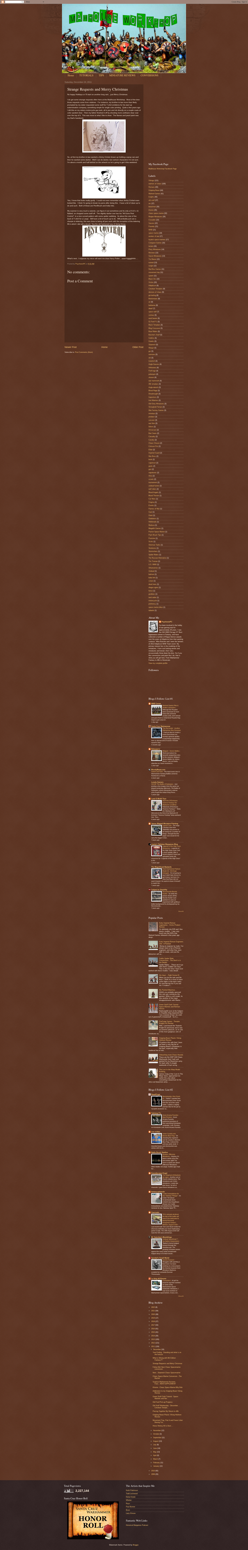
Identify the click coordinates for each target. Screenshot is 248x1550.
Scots (151, 541)
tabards (151, 610)
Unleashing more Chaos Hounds (171, 1055)
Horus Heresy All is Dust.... (163, 1426)
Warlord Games (154, 194)
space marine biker (156, 607)
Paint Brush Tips (155, 535)
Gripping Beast (154, 190)
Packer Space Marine (157, 532)
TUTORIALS (86, 75)
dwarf (151, 308)
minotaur (152, 413)
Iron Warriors (153, 400)
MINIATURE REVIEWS (122, 75)
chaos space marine (156, 213)
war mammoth (154, 381)
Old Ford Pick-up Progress (163, 1402)
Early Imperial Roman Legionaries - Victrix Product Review (169, 925)
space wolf (153, 312)
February (156, 1463)
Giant (151, 515)
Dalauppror (155, 749)
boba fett (152, 578)
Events (151, 505)
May (155, 1452)
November (157, 1430)
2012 (153, 1343)
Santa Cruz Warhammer (160, 726)
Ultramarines (153, 568)
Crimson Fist (153, 446)
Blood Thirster (154, 496)
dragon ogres (153, 587)
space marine (154, 233)
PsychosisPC (167, 622)
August (156, 1441)
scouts (151, 479)
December (157, 1349)
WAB (150, 230)
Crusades (152, 220)
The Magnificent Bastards (161, 867)
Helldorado (152, 522)
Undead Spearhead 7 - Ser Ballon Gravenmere (170, 1240)
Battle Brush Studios (159, 1152)
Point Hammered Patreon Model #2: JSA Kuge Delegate (171, 871)
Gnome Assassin (168, 1260)
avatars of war (154, 236)
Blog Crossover (154, 328)
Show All (180, 911)
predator (152, 417)
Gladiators (152, 519)
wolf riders (152, 489)
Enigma (151, 502)
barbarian (152, 305)
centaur (151, 315)
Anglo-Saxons (154, 364)
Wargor (151, 348)
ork (150, 358)
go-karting (152, 295)
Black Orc (152, 279)
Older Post (137, 347)
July (155, 1445)
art (149, 302)
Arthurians (152, 368)
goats (151, 466)
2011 (153, 1346)
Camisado (155, 1212)
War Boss (152, 456)
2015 (153, 1332)
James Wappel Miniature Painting (164, 824)
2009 (153, 1474)
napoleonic (153, 473)
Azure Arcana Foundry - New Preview (170, 1116)
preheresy (152, 604)
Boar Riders (153, 331)
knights (151, 197)
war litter (152, 423)
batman (151, 574)
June (155, 1448)
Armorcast (152, 430)
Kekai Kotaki (130, 1497)
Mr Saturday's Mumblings (161, 1237)
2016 (153, 1329)
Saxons (151, 223)
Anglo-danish (153, 387)
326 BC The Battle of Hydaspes (162, 784)
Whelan (128, 1500)
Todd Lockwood (132, 1494)
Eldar (150, 450)
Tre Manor (152, 259)
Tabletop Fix (156, 1113)
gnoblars (152, 594)
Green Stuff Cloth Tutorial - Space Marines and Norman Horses (169, 1007)
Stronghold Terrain (155, 407)
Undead (151, 571)
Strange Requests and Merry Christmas (167, 1363)
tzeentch (152, 361)
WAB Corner (156, 704)
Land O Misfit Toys (158, 799)
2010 (153, 1471)
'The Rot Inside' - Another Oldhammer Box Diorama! (171, 729)
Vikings (151, 180)
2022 (153, 1307)
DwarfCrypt (155, 1094)
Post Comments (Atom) (84, 352)
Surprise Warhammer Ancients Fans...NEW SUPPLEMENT (164, 1383)
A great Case (167, 825)
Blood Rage (153, 391)
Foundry (152, 226)
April (155, 1455)
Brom (128, 1510)
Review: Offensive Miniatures (168, 1155)
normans (152, 354)
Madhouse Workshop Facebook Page (163, 169)
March (155, 1459)
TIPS (101, 75)
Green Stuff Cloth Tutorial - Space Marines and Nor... (165, 1397)
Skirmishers (153, 551)
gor (150, 351)
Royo (128, 1503)
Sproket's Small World (160, 1258)
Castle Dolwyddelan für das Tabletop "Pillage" (170, 1195)
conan (151, 581)
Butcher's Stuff (154, 335)
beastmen (152, 207)
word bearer (153, 318)
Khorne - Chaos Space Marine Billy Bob (167, 1387)
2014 (153, 1336)
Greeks (151, 341)
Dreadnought (153, 394)
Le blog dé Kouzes (158, 1279)
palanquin (152, 374)
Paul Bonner (130, 1507)
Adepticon (152, 285)
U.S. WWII (153, 564)
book (150, 459)
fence (151, 591)
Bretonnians (153, 299)
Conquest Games (155, 243)
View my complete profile (158, 663)
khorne (151, 210)
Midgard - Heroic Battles (171, 751)
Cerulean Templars (155, 289)
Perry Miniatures (155, 249)
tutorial (151, 262)
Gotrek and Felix (157, 772)
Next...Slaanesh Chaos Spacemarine (166, 1373)
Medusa (151, 525)
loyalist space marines (157, 240)
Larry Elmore (130, 1513)
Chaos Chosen (154, 443)
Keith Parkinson (132, 1490)
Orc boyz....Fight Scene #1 (169, 975)
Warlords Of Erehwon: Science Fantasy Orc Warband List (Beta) (170, 803)
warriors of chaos (155, 184)
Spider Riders (154, 555)
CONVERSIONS (149, 75)
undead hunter (154, 486)
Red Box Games (155, 269)
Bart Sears (153, 433)
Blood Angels (153, 492)
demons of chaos (155, 292)
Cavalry (151, 440)
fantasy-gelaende (158, 1192)
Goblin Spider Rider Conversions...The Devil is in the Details (170, 960)
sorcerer (152, 420)
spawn (151, 276)
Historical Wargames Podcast (137, 1525)
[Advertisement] (166, 119)
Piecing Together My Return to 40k (166, 1411)
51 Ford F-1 (153, 322)
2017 (153, 1325)
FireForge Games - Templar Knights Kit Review (169, 1022)
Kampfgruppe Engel (159, 1173)
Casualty (152, 436)
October (156, 1434)
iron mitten (155, 1132)
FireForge (152, 371)
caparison (152, 463)
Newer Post (71, 347)
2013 (153, 1339)
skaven (151, 377)
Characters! (166, 1280)
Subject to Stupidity (159, 890)
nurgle (151, 266)
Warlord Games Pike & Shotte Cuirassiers (170, 707)
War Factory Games (156, 410)
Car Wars (152, 499)
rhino (150, 476)
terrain (151, 246)
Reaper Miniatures (155, 217)
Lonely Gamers (157, 782)
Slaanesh (152, 345)
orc (150, 203)
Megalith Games (155, 528)
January (156, 1466)
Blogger (135, 1545)
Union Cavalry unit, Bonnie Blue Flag (169, 1135)
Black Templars (154, 325)
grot (150, 469)
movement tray (154, 272)
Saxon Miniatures (155, 256)
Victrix (151, 282)
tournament (153, 482)
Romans (152, 187)
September (157, 1438)
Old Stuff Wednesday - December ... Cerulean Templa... (166, 1406)
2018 (153, 1321)
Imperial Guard (154, 453)
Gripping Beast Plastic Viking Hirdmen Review (170, 1039)
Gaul (150, 512)
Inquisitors (152, 397)
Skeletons (152, 548)
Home (71, 75)
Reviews (152, 253)
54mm (151, 427)
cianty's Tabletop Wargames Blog (164, 844)
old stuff (152, 200)
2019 (153, 1318)
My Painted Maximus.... (168, 990)
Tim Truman (153, 561)
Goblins (151, 338)
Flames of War (154, 509)
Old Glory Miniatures (156, 404)
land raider (152, 597)
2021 (153, 1311)
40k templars (153, 384)
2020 (153, 1314)
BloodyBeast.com (158, 770)
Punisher (152, 538)
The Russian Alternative (157, 558)
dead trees (152, 584)
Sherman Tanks (154, 545)
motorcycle (153, 601)
